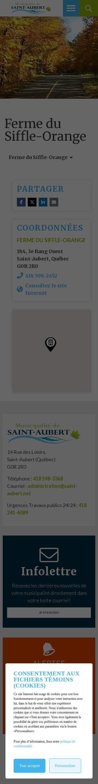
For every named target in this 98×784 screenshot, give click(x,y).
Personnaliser (65, 766)
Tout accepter (29, 766)
